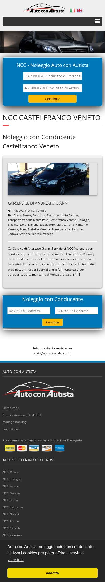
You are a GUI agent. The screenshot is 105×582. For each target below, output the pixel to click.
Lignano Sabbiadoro (41, 224)
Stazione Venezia (30, 234)
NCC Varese (11, 486)
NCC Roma (10, 500)
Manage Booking (15, 422)
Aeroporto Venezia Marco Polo (28, 220)
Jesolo (23, 224)
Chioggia (83, 220)
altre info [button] (16, 560)
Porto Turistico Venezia (35, 229)
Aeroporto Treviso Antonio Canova (55, 215)
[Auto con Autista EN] (79, 10)
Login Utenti (11, 429)
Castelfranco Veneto (63, 220)
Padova (18, 210)
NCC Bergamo (13, 507)
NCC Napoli (11, 514)
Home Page (11, 408)
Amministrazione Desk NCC (22, 415)
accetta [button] (52, 573)
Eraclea (12, 224)
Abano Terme (22, 215)
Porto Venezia (60, 229)
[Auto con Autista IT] (73, 10)
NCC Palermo (12, 535)
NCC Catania (12, 528)
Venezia (41, 210)
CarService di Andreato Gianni (38, 203)
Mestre (60, 224)
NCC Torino (11, 521)
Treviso (29, 210)
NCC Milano (11, 472)
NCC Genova (12, 493)
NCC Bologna (12, 479)
